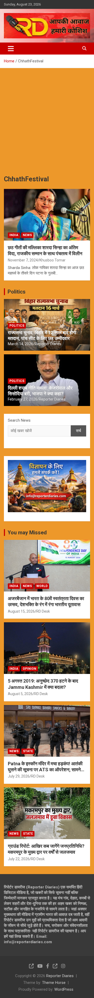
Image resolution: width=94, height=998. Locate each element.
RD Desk (43, 611)
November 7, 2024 (23, 260)
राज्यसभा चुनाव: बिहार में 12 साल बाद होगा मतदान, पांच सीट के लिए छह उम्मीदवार (42, 335)
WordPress (63, 989)
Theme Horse (54, 982)
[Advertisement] (47, 118)
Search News (19, 420)
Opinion (29, 669)
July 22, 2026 (19, 859)
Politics (17, 292)
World (42, 586)
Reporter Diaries (48, 344)
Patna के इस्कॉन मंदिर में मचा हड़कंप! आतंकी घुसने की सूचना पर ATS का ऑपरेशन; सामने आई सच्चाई (45, 770)
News (27, 235)
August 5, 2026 (20, 694)
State (28, 751)
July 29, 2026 (19, 776)
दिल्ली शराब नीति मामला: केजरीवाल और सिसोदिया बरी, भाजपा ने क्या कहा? (40, 390)
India (13, 235)
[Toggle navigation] (11, 49)
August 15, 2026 (21, 611)
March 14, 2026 (20, 344)
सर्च (78, 430)
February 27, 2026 (22, 399)
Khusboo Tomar (52, 260)
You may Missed (27, 532)
